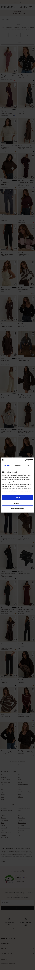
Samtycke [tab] (6, 465)
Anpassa (16, 503)
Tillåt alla (17, 497)
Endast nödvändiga (17, 508)
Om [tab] (29, 465)
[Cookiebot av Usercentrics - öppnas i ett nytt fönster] (25, 460)
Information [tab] (17, 465)
